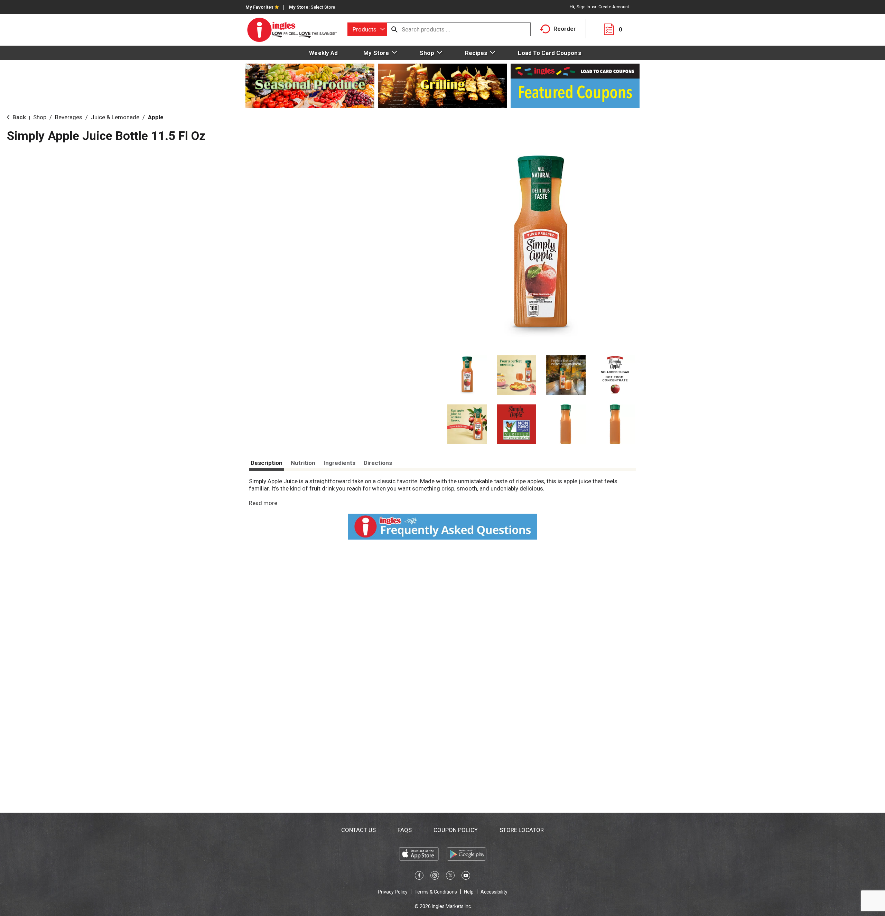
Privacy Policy (393, 892)
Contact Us (358, 829)
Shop (39, 117)
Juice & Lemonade (115, 117)
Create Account (613, 6)
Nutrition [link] (303, 462)
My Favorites (259, 7)
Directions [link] (378, 462)
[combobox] (367, 29)
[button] (467, 375)
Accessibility (494, 892)
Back (18, 117)
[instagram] (434, 876)
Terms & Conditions (435, 892)
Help (469, 892)
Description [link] (266, 462)
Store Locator (522, 829)
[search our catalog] (394, 29)
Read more (263, 502)
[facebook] (419, 876)
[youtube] (466, 876)
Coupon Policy (456, 829)
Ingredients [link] (339, 462)
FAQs (405, 829)
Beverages (68, 117)
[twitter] (450, 876)
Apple (156, 117)
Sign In (583, 6)
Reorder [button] (564, 28)
